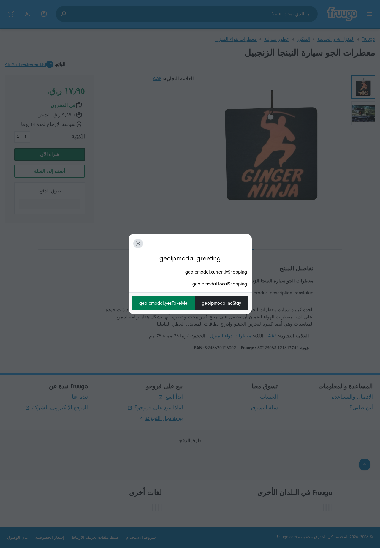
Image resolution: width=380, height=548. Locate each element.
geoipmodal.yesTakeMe (163, 303)
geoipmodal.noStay (221, 303)
